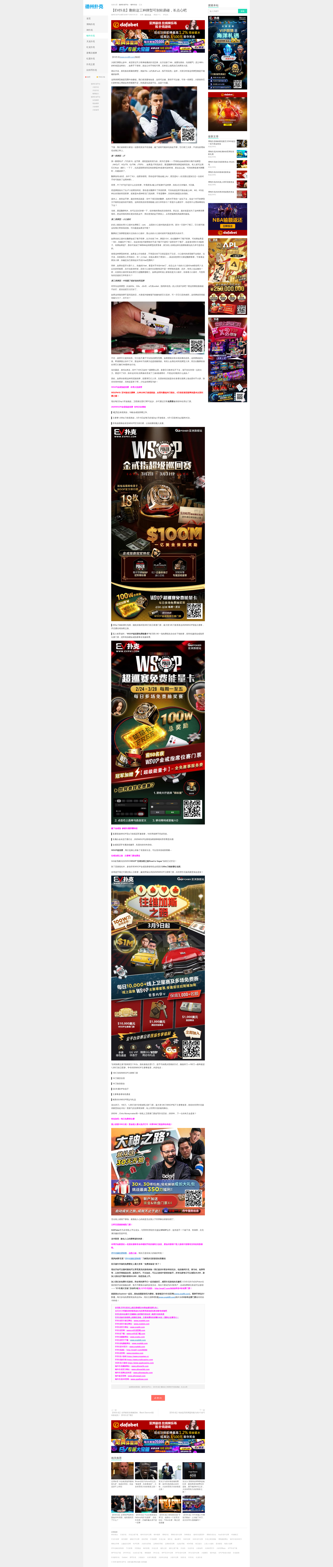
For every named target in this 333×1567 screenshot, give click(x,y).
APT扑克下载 (232, 1548)
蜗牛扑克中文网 (145, 1534)
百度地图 (144, 1562)
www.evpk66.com (138, 1340)
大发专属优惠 (151, 1557)
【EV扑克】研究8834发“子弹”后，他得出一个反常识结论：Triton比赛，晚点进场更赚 (169, 1518)
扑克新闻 (236, 1553)
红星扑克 (91, 58)
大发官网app (221, 1548)
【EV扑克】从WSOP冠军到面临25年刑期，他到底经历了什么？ (122, 1517)
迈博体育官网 (169, 1543)
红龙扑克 (91, 47)
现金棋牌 (95, 103)
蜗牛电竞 (213, 1553)
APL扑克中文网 (193, 1553)
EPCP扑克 (127, 1553)
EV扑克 (191, 1557)
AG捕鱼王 (234, 1534)
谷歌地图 (130, 1562)
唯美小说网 (228, 1543)
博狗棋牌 (148, 1553)
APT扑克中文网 (180, 1553)
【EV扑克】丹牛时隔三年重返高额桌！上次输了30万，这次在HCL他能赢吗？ (193, 1517)
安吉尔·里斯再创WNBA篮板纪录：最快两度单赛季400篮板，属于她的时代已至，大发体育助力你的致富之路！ (193, 1486)
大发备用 (95, 110)
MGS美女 (114, 1534)
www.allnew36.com (140, 1366)
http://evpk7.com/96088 (165, 1288)
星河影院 (219, 1543)
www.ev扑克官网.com (136, 1330)
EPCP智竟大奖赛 (225, 1553)
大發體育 (204, 1553)
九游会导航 (181, 1543)
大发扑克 (95, 87)
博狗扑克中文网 (176, 1534)
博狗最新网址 (223, 1539)
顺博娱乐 (95, 93)
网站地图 (137, 1562)
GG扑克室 (186, 1539)
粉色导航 (145, 1539)
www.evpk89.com (167, 1297)
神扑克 (90, 29)
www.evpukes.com (135, 1353)
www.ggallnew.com (139, 1379)
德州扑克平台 (95, 8)
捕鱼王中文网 (134, 1539)
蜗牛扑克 (91, 35)
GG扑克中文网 (198, 1539)
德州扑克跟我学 (198, 1534)
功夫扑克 (191, 1548)
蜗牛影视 (146, 1548)
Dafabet (124, 1557)
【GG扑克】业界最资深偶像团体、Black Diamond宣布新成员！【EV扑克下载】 (132, 1413)
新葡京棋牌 (92, 52)
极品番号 (178, 1539)
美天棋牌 (124, 1539)
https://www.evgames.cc (138, 1356)
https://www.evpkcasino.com (140, 1359)
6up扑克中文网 (223, 1534)
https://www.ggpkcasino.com (141, 1362)
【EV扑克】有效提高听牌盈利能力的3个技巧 (187, 1412)
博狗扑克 (91, 24)
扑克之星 (91, 64)
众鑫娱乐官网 (126, 1543)
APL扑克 (156, 1553)
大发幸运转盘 (163, 1557)
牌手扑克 (133, 1557)
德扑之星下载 (173, 1548)
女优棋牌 (95, 100)
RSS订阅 (102, 77)
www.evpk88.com (140, 1343)
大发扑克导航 (146, 1543)
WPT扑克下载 (116, 1553)
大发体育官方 (209, 1548)
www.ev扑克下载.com (136, 1333)
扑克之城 (162, 1539)
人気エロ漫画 (208, 1543)
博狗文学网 (115, 1543)
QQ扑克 (183, 1557)
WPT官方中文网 (167, 1553)
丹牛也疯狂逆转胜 (133, 1258)
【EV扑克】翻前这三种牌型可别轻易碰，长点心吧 (149, 10)
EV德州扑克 (115, 1557)
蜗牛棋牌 (157, 1534)
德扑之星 (163, 1548)
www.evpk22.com (141, 1323)
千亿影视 (129, 1548)
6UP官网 (136, 1543)
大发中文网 (174, 1557)
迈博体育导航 (158, 1543)
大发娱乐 (141, 1557)
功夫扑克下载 (137, 1553)
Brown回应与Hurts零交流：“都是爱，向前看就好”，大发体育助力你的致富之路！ (146, 1484)
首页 (89, 18)
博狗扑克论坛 (211, 1534)
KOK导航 (190, 1543)
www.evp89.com (127, 57)
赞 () (159, 1398)
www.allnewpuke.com (143, 1372)
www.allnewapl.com (136, 1375)
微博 (88, 77)
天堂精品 (138, 1548)
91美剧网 (153, 1539)
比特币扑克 (92, 69)
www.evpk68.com (137, 1346)
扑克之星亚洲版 (210, 1539)
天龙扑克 (91, 41)
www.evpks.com (137, 1336)
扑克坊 (183, 1548)
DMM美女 (187, 1534)
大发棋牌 (95, 106)
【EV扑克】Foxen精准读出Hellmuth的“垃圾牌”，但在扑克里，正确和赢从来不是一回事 (146, 1518)
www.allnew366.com (140, 1369)
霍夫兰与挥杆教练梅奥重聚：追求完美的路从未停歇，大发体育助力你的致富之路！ (170, 1485)
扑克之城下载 (133, 1534)
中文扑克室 (115, 1539)
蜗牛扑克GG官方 (236, 1539)
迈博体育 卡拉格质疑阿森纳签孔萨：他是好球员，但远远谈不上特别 (122, 1484)
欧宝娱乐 (199, 1543)
